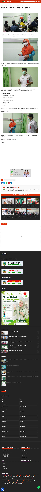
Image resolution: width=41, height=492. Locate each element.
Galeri (28, 476)
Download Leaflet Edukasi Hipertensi (8, 139)
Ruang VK (3, 436)
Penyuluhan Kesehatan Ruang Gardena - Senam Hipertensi (20, 205)
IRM (21, 401)
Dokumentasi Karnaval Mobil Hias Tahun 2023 (16, 350)
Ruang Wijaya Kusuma (23, 436)
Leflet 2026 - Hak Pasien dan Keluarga (12, 365)
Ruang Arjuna (22, 411)
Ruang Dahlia (4, 416)
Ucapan (12, 483)
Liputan (9, 478)
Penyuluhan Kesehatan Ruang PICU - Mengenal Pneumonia (7, 205)
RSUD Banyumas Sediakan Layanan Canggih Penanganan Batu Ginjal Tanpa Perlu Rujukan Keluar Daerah (22, 377)
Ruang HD (21, 421)
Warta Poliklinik (20, 483)
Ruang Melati (4, 426)
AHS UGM (23, 455)
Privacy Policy (5, 468)
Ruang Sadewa (22, 431)
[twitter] (4, 183)
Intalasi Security (4, 409)
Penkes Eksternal (15, 478)
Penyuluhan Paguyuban (14, 480)
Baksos (4, 476)
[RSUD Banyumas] (6, 2)
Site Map (23, 452)
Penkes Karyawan (22, 478)
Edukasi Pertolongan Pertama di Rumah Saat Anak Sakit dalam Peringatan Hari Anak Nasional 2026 (7, 216)
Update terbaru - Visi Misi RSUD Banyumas (13, 382)
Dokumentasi (24, 476)
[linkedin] (11, 183)
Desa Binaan (15, 476)
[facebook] (2, 183)
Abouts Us (4, 463)
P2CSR (3, 411)
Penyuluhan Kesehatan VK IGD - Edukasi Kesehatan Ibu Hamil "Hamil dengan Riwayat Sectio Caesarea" (22, 372)
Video (16, 483)
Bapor (7, 476)
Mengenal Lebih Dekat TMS (13, 331)
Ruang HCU (4, 421)
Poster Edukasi (21, 480)
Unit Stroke (22, 438)
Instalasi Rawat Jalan (23, 406)
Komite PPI (22, 409)
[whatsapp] (6, 183)
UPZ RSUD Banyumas (6, 483)
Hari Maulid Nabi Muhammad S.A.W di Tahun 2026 (17, 345)
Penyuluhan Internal (6, 480)
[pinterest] (9, 183)
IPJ (2, 401)
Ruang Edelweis (22, 416)
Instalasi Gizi (22, 404)
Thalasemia (4, 438)
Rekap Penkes (32, 480)
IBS (2, 399)
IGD (21, 399)
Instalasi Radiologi (5, 406)
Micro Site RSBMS (24, 457)
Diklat (20, 476)
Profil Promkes (24, 450)
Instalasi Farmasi (4, 404)
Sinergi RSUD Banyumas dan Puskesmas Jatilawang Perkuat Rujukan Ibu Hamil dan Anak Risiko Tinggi (22, 360)
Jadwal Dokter (5, 478)
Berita (11, 476)
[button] (2, 489)
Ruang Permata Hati (5, 431)
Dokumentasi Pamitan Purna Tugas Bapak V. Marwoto (18, 336)
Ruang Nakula (22, 426)
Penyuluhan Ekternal (29, 478)
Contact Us (4, 466)
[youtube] (24, 490)
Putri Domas (27, 480)
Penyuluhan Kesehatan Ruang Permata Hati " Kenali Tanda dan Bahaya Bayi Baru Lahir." (20, 216)
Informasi (32, 476)
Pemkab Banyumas (25, 453)
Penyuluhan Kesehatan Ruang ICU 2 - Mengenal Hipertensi (32, 205)
